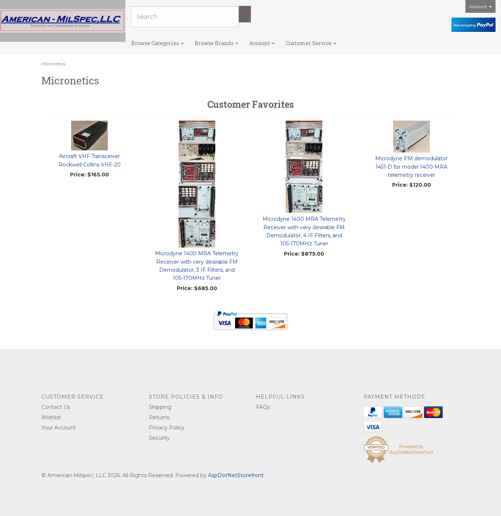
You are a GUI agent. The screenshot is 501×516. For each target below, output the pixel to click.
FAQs (263, 407)
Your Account (58, 427)
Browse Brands (215, 43)
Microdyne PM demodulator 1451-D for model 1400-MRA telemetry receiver (411, 166)
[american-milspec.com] (62, 21)
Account (478, 6)
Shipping (160, 407)
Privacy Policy (166, 427)
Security (159, 438)
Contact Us (55, 407)
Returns (159, 417)
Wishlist (51, 417)
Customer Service (309, 43)
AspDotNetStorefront (236, 475)
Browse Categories (155, 43)
